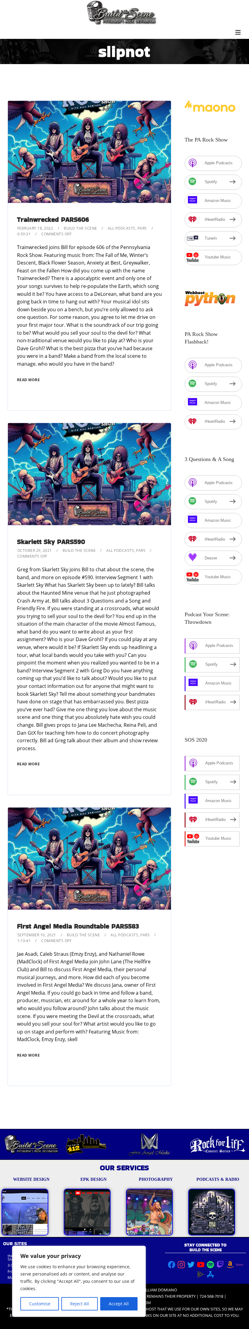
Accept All (119, 1304)
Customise (39, 1304)
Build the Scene (80, 228)
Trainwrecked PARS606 (53, 219)
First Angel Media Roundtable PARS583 (78, 926)
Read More (28, 379)
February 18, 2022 (35, 228)
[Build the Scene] (121, 13)
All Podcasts (121, 228)
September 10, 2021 (36, 935)
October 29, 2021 (34, 550)
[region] (79, 1281)
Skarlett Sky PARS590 (51, 541)
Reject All (79, 1304)
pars (142, 228)
